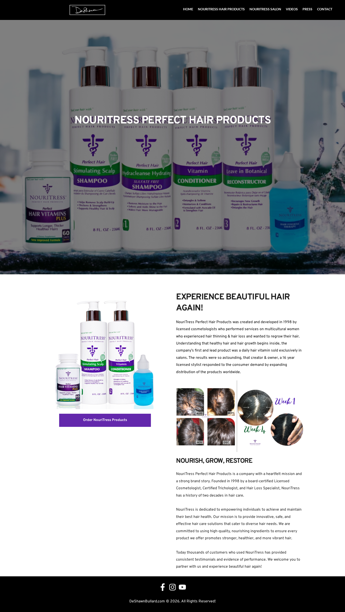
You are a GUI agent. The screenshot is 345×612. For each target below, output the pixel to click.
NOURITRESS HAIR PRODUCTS (221, 9)
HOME (188, 9)
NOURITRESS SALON (265, 9)
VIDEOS (292, 9)
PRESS (307, 9)
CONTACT (324, 9)
